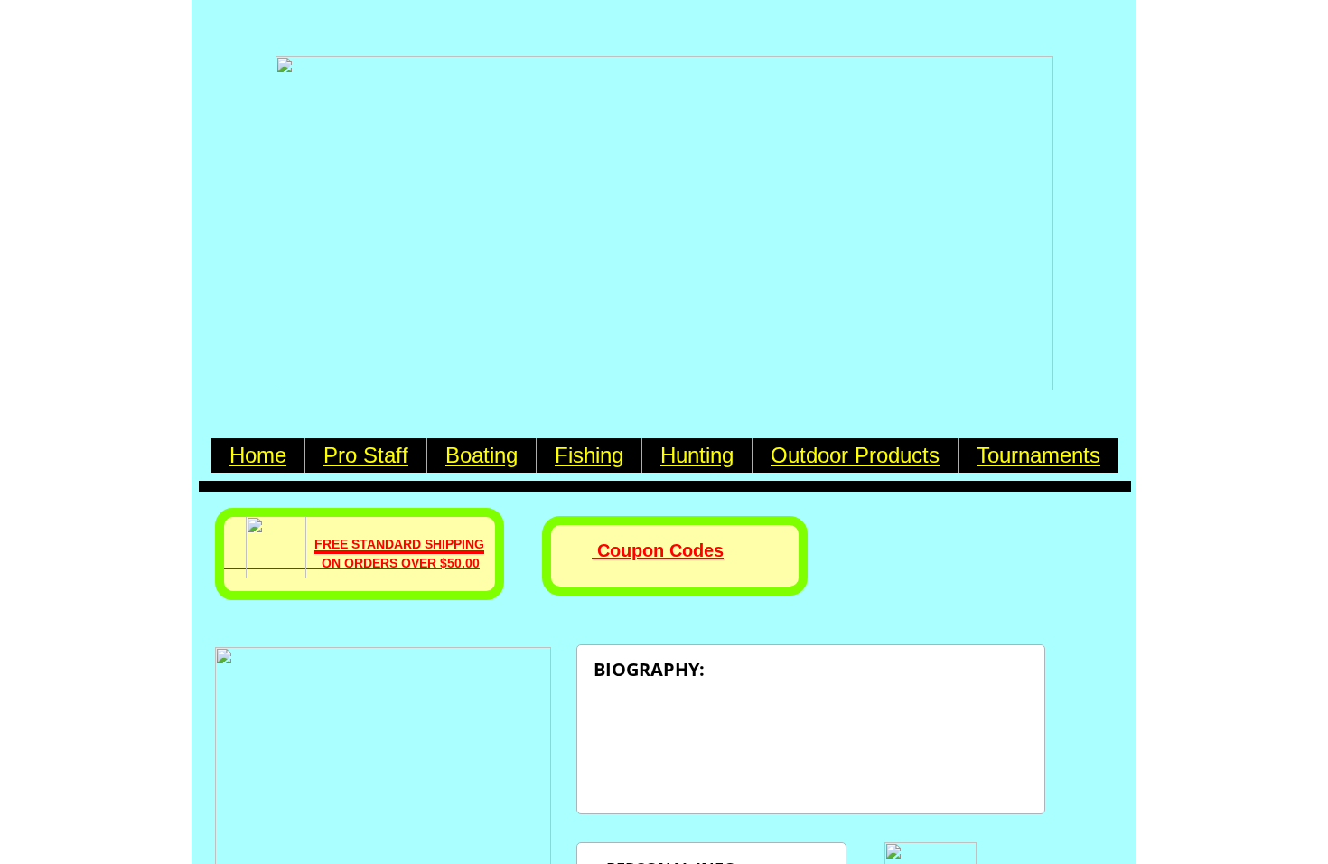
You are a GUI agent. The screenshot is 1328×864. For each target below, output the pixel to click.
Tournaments (1038, 455)
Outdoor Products (855, 455)
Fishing (589, 455)
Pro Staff (365, 455)
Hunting (697, 455)
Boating (481, 455)
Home (257, 455)
